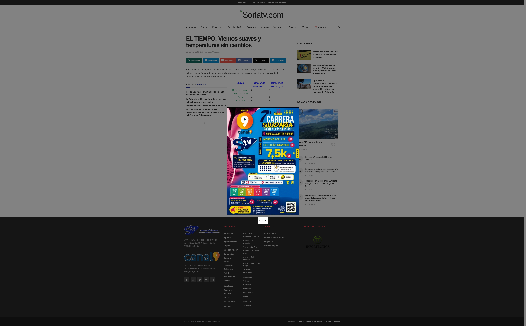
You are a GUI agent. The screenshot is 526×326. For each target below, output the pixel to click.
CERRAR (263, 220)
